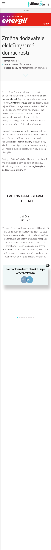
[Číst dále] (25, 77)
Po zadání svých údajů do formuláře (19, 131)
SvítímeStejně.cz (19, 103)
